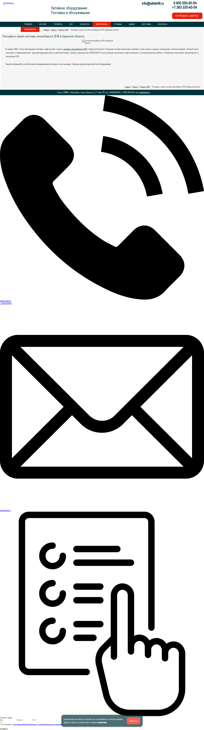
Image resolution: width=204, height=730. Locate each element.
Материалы (101, 24)
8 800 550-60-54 (5, 301)
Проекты (58, 24)
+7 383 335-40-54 (6, 303)
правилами (102, 722)
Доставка (146, 24)
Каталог (43, 24)
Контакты (162, 24)
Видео (132, 24)
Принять (133, 721)
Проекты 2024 (63, 30)
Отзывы (118, 24)
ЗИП (71, 24)
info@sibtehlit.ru (153, 3)
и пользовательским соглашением (49, 724)
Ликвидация (30, 29)
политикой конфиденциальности (25, 724)
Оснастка (84, 24)
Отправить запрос (187, 15)
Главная (28, 24)
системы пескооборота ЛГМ (75, 49)
